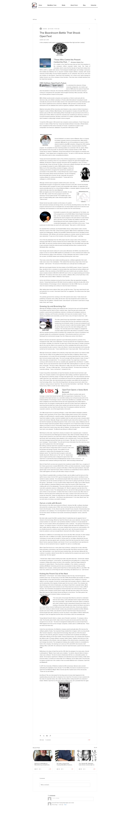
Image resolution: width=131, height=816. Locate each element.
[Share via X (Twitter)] (43, 735)
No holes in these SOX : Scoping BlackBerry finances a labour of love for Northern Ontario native (65, 764)
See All (95, 747)
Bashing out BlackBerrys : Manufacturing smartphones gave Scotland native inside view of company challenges (42, 764)
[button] (95, 19)
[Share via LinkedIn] (47, 735)
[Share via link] (50, 735)
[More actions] (89, 29)
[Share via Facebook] (40, 735)
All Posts (35, 19)
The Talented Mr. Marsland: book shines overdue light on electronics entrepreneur (86, 764)
